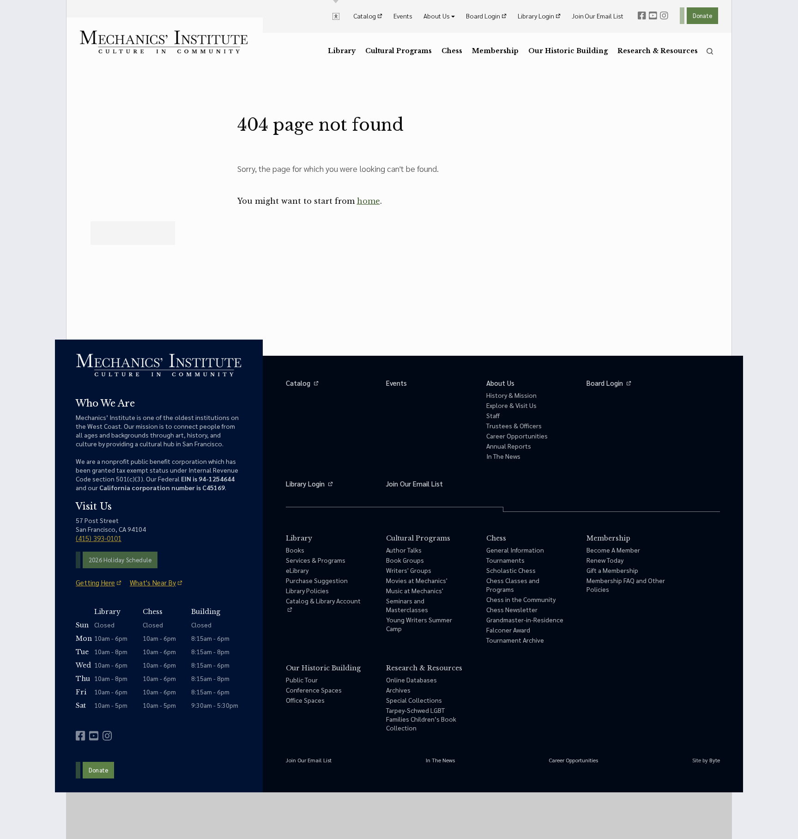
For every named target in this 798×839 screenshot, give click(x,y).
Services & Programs (315, 560)
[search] (709, 51)
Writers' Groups (408, 570)
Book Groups (405, 560)
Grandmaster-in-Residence (524, 619)
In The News (503, 456)
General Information (515, 550)
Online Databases (411, 679)
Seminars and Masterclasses (407, 605)
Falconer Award (508, 630)
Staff (493, 415)
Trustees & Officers (514, 425)
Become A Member (613, 550)
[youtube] (653, 15)
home (368, 201)
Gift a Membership (612, 570)
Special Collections (414, 700)
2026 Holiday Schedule (120, 560)
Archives (398, 690)
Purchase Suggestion (317, 580)
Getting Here (95, 582)
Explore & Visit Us (511, 405)
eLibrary (297, 570)
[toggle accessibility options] (335, 15)
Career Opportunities (517, 436)
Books (295, 550)
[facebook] (642, 15)
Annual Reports (508, 446)
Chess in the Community (521, 599)
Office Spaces (305, 700)
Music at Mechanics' (414, 590)
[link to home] (163, 42)
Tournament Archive (515, 640)
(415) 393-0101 (98, 538)
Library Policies (307, 590)
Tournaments (505, 560)
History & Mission (511, 395)
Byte (714, 760)
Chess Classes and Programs (512, 584)
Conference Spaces (314, 690)
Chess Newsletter (512, 609)
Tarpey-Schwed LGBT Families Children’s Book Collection (421, 719)
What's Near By (153, 582)
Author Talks (404, 550)
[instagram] (664, 15)
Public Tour (302, 679)
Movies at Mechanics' (416, 580)
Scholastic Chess (511, 570)
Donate (702, 15)
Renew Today (604, 560)
